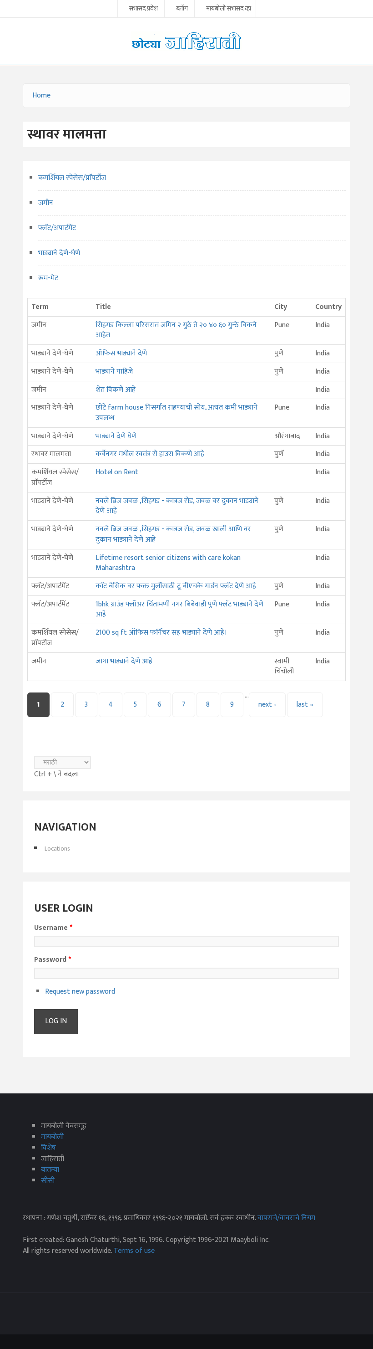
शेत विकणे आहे (116, 390)
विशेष (48, 1148)
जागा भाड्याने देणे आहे (124, 661)
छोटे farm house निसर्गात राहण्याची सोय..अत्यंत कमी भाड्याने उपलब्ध (176, 412)
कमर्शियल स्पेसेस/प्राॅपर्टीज (72, 178)
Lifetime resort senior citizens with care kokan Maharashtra (168, 563)
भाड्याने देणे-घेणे (59, 253)
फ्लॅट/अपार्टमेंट (57, 228)
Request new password (80, 991)
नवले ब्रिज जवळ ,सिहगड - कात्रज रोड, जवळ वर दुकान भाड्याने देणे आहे (177, 506)
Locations (57, 848)
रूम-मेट (48, 278)
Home (41, 95)
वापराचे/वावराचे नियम (286, 1218)
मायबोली (52, 1137)
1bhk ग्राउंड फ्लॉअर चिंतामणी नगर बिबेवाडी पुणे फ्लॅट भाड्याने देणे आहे (179, 609)
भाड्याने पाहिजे (114, 371)
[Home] (186, 41)
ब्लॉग (182, 9)
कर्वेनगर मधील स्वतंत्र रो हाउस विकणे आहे (150, 454)
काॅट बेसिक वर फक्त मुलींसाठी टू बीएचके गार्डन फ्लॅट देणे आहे (176, 586)
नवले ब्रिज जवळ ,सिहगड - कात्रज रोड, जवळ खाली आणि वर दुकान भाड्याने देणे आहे (173, 534)
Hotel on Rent (117, 472)
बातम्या (50, 1170)
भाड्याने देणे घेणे (116, 436)
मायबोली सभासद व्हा (228, 9)
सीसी (48, 1181)
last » (305, 704)
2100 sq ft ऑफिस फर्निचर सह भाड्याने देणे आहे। (161, 632)
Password (52, 959)
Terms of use (134, 1251)
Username (53, 928)
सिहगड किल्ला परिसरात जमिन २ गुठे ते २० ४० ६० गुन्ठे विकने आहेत (176, 330)
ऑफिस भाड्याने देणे (121, 353)
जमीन (45, 203)
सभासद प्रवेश (143, 9)
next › (267, 704)
